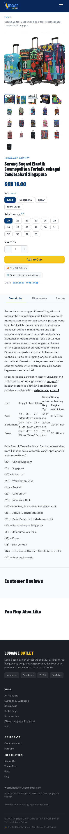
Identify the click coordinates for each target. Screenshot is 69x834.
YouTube (56, 675)
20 (8, 220)
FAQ (6, 776)
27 (17, 227)
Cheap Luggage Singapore (20, 721)
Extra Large (13, 206)
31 (54, 227)
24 (45, 220)
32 (8, 234)
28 (27, 227)
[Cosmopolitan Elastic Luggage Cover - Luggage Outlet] (9, 99)
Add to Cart (34, 259)
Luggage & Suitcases (16, 700)
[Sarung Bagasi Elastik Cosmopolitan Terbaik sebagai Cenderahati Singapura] (9, 146)
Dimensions (39, 298)
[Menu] (61, 6)
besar (41, 199)
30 (45, 227)
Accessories (11, 716)
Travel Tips (10, 766)
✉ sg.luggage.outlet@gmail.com (22, 787)
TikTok (43, 675)
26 (8, 227)
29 (36, 227)
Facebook (18, 282)
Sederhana (26, 199)
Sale (6, 726)
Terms (7, 822)
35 (36, 234)
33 (17, 234)
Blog (6, 771)
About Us (9, 761)
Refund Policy (20, 822)
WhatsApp (32, 282)
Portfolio (9, 748)
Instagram (12, 675)
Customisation (12, 743)
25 (54, 220)
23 (36, 220)
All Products (11, 695)
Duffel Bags (10, 711)
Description (16, 298)
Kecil (10, 199)
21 (17, 220)
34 (27, 234)
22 (27, 220)
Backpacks (10, 706)
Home (7, 17)
